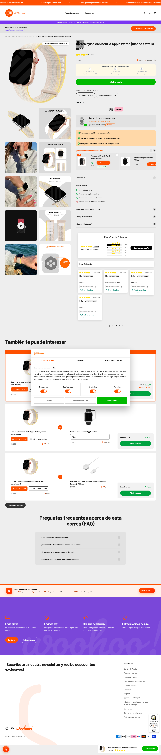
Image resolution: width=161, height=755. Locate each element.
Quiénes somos (29, 640)
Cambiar (110, 125)
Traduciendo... (87, 290)
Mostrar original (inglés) (140, 291)
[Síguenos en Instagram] (6, 728)
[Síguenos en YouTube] (12, 728)
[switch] (68, 391)
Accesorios (89, 13)
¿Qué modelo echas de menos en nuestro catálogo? (136, 703)
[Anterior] (151, 150)
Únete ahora (146, 591)
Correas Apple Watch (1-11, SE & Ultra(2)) (22, 36)
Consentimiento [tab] (48, 361)
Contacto (11, 640)
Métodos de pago (130, 677)
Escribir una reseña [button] (141, 248)
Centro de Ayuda (130, 669)
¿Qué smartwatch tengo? (16, 30)
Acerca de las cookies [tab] (113, 360)
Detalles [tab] (80, 360)
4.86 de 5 (96, 246)
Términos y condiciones (133, 713)
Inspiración (128, 693)
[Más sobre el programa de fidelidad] (155, 60)
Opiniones (128, 709)
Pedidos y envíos (130, 673)
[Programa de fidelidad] (6, 749)
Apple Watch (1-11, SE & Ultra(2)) (99, 121)
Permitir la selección (80, 400)
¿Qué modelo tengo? (132, 698)
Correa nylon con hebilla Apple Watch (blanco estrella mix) (55, 36)
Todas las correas (72, 13)
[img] (84, 272)
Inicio (7, 36)
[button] (82, 54)
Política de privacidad (132, 717)
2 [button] (112, 326)
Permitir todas (112, 400)
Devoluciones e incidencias (134, 681)
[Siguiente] (154, 150)
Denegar (49, 400)
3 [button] (116, 326)
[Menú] (157, 715)
